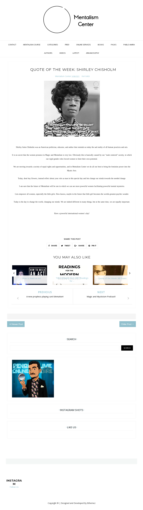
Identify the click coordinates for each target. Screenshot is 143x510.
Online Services (83, 44)
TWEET (67, 246)
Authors (48, 53)
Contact (12, 44)
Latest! (76, 53)
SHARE (54, 246)
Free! (67, 44)
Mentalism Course (31, 44)
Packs (113, 44)
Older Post (126, 324)
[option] (31, 276)
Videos (62, 53)
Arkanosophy (92, 53)
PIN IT (93, 246)
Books (101, 44)
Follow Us (14, 487)
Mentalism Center (63, 76)
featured (86, 76)
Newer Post (17, 324)
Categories (52, 44)
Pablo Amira (129, 44)
